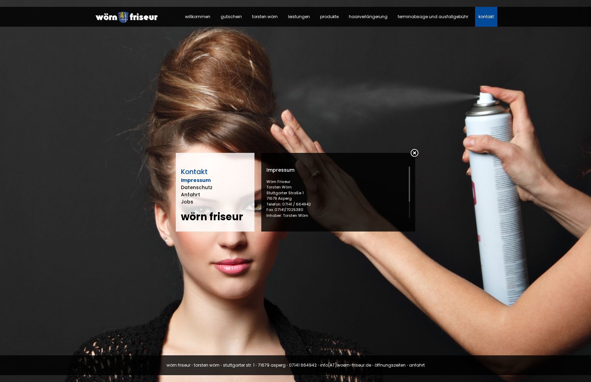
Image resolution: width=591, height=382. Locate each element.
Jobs (187, 201)
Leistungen (299, 16)
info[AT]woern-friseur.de (345, 365)
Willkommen (197, 16)
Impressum (196, 180)
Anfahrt (190, 194)
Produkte (329, 16)
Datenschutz (196, 187)
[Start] (128, 22)
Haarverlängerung (368, 16)
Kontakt (486, 16)
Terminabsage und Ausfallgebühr (433, 16)
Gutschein (231, 16)
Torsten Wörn (265, 16)
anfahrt (417, 365)
